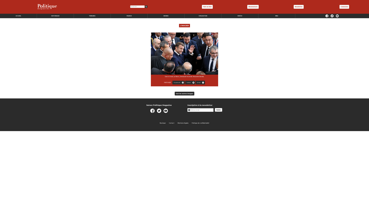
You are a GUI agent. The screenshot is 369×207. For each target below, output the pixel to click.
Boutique (163, 123)
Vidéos (239, 16)
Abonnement (253, 7)
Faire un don (207, 7)
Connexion (344, 7)
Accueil (18, 16)
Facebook (177, 82)
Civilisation (203, 16)
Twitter (189, 82)
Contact (171, 123)
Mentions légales (183, 123)
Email (198, 82)
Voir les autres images (184, 93)
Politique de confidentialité (200, 123)
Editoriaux (55, 16)
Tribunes (92, 16)
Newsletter (299, 7)
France (129, 16)
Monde (166, 16)
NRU (276, 16)
